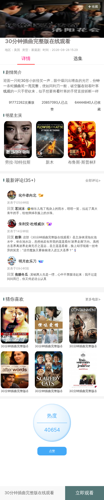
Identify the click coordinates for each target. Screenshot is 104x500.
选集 (78, 58)
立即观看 (84, 492)
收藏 (95, 6)
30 (23, 80)
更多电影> (93, 299)
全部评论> (93, 180)
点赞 (52, 451)
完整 (35, 86)
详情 (26, 58)
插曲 (17, 86)
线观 (6, 91)
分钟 (96, 80)
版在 (81, 86)
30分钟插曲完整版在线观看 (14, 346)
